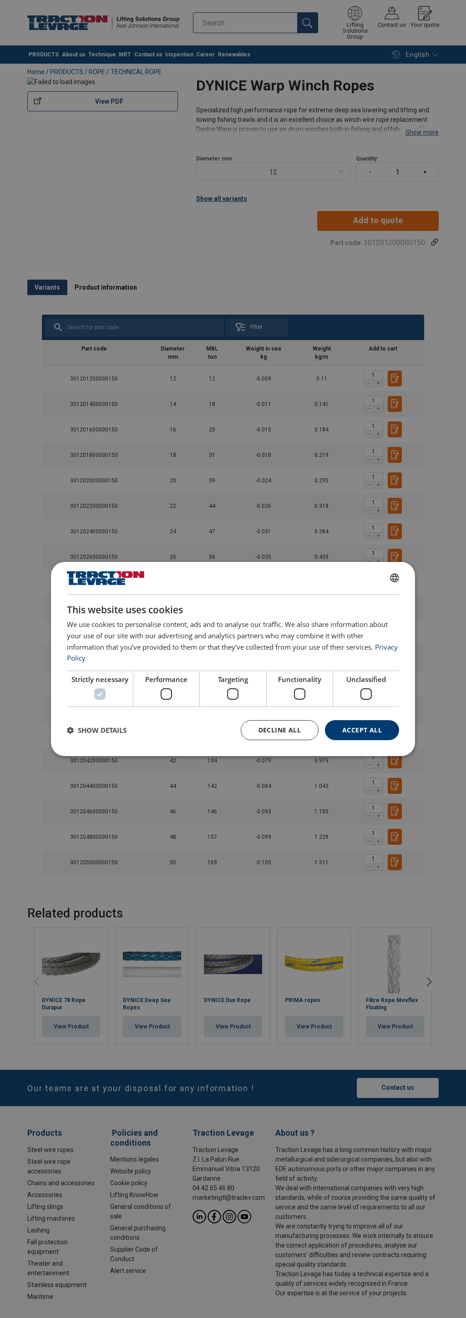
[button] (97, 730)
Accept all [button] (362, 730)
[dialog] (233, 659)
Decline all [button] (279, 730)
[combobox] (394, 577)
